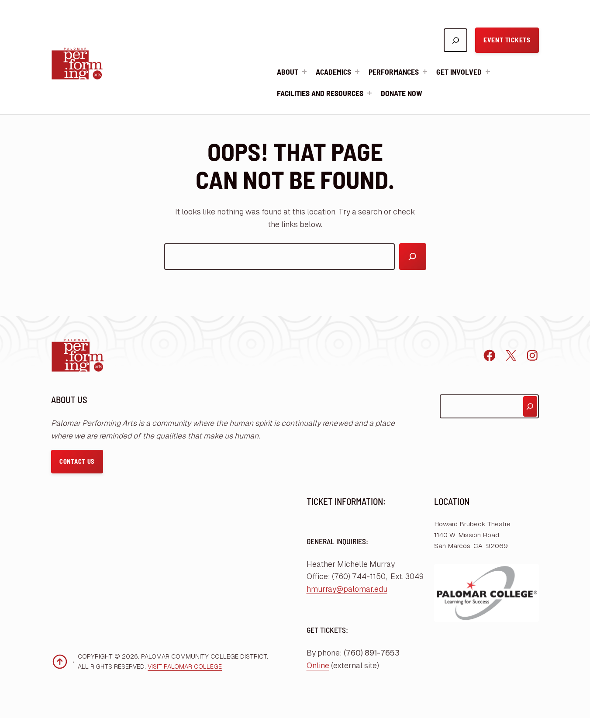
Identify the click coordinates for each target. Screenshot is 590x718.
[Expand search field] (455, 40)
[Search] (412, 256)
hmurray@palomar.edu (347, 589)
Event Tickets (507, 40)
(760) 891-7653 (372, 653)
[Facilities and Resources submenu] (369, 93)
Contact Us (76, 461)
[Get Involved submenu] (488, 71)
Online (318, 665)
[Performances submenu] (425, 71)
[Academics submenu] (357, 71)
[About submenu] (304, 71)
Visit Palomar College (185, 666)
